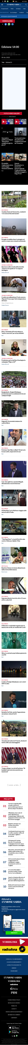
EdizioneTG (9, 62)
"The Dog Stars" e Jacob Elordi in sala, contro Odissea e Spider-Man (13, 540)
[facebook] (5, 1)
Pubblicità (14, 1005)
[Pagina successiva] (8, 785)
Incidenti (21, 12)
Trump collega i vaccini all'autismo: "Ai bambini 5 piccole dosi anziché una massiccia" (13, 770)
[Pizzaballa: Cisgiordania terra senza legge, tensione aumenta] (8, 157)
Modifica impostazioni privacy (14, 1011)
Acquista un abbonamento (14, 962)
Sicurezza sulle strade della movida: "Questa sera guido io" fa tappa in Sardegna (13, 268)
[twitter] (2, 1)
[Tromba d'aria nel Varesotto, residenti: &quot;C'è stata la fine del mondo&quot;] (14, 199)
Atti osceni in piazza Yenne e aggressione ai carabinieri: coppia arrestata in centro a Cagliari (16, 862)
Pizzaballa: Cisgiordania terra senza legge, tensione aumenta (7, 165)
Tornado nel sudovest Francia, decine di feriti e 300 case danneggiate (14, 741)
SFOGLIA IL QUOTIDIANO (8, 16)
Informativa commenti (14, 1014)
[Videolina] (14, 942)
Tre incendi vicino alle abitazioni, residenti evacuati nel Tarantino (20, 140)
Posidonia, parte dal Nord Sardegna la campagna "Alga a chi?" (13, 361)
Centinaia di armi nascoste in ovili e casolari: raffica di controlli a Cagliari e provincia (16, 833)
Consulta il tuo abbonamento (14, 959)
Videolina (7, 21)
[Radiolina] (14, 949)
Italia (24, 8)
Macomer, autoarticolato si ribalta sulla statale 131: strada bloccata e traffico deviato (16, 852)
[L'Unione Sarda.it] (14, 4)
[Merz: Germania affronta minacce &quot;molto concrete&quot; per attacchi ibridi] (14, 319)
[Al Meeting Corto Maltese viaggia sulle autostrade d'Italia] (14, 498)
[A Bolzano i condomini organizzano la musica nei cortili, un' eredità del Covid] (14, 613)
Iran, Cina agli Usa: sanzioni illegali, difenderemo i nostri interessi (12, 482)
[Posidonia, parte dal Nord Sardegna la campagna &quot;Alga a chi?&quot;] (14, 347)
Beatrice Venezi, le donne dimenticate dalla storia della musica (13, 568)
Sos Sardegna (13, 12)
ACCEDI (24, 1)
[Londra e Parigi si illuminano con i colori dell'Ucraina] (14, 669)
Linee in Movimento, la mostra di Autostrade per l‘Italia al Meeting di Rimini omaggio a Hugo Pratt (20, 168)
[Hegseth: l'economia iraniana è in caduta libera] (14, 408)
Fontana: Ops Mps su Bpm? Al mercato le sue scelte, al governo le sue (14, 450)
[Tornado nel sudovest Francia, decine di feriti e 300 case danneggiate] (14, 728)
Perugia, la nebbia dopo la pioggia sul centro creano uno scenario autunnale (14, 240)
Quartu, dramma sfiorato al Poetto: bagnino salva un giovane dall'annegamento (16, 878)
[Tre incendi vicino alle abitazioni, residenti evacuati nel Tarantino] (21, 132)
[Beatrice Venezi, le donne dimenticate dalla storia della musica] (14, 555)
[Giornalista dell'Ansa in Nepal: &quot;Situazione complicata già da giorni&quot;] (8, 132)
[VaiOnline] (14, 989)
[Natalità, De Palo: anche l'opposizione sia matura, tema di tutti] (14, 699)
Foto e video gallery (12, 113)
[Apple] (14, 1027)
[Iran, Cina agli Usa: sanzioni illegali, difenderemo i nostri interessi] (14, 469)
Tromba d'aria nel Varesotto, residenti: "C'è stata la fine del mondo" (14, 212)
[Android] (14, 1032)
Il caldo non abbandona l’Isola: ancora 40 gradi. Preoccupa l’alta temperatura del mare (14, 298)
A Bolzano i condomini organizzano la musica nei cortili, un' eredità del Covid (13, 626)
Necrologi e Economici (14, 1002)
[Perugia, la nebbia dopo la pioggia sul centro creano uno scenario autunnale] (14, 226)
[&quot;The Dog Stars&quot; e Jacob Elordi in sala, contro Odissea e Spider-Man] (14, 526)
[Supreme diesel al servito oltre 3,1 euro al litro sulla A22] (14, 585)
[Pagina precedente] (20, 785)
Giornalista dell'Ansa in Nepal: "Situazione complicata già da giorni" (7, 141)
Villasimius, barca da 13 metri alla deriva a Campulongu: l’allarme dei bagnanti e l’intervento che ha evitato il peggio (16, 816)
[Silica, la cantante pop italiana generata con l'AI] (14, 640)
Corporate (14, 1017)
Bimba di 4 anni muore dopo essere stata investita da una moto (16, 886)
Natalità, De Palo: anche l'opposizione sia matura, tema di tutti (13, 713)
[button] (2, 24)
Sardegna (18, 8)
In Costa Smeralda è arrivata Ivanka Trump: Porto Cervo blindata (15, 871)
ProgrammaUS (4, 8)
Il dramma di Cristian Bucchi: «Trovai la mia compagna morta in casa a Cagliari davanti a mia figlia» (16, 843)
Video (12, 8)
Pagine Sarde (14, 971)
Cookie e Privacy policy (14, 999)
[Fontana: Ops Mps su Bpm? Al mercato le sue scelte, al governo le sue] (14, 437)
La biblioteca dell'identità (14, 965)
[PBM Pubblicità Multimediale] (14, 993)
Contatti (14, 1008)
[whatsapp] (7, 1)
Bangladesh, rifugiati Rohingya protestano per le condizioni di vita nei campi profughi (14, 393)
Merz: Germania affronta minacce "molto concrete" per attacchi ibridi (13, 332)
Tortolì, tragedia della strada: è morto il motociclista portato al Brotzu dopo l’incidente (15, 806)
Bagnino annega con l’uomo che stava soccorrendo (14, 825)
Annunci (14, 968)
